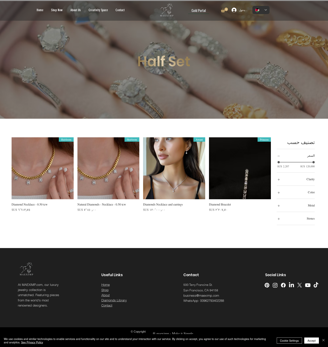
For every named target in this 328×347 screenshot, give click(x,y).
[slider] (278, 162)
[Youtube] (308, 285)
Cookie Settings (289, 340)
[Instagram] (275, 285)
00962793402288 (212, 301)
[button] (224, 10)
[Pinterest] (267, 285)
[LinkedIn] (291, 285)
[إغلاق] (323, 340)
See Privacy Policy (32, 342)
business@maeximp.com (201, 295)
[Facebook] (283, 285)
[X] (299, 285)
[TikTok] (316, 285)
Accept (312, 340)
